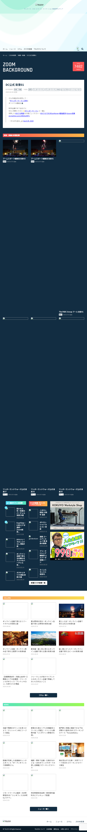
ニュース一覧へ (43, 809)
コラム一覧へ (43, 695)
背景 (30, 89)
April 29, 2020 (28, 121)
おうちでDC (64, 89)
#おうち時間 (19, 113)
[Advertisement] (43, 29)
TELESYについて (40, 49)
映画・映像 (21, 55)
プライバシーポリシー (77, 829)
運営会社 (56, 829)
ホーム (5, 49)
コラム (19, 49)
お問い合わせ (65, 829)
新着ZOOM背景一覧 (38, 583)
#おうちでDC (45, 113)
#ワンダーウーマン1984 (18, 101)
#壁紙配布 (62, 113)
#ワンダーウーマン (31, 111)
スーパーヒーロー (75, 89)
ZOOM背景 (28, 49)
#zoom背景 (70, 113)
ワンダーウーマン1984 (52, 89)
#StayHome (54, 113)
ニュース (12, 49)
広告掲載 (49, 829)
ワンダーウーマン (38, 89)
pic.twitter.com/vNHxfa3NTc (19, 116)
